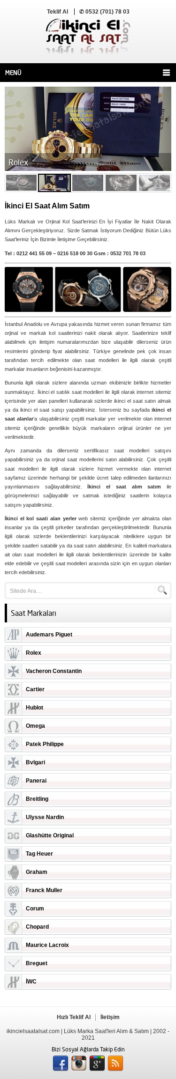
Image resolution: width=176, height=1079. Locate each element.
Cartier (35, 689)
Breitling (37, 799)
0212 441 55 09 (34, 253)
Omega (35, 726)
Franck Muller (44, 890)
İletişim (110, 1017)
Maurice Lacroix (47, 945)
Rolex (33, 653)
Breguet (36, 963)
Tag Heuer (39, 853)
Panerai (36, 780)
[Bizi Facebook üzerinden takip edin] (61, 1064)
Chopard (37, 927)
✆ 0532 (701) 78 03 (104, 11)
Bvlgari (35, 762)
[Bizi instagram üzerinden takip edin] (79, 1064)
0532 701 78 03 (127, 253)
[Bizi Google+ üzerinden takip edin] (97, 1064)
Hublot (34, 707)
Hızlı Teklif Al (74, 1017)
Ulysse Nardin (45, 817)
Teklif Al (57, 11)
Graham (36, 872)
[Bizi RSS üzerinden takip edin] (115, 1064)
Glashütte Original (50, 835)
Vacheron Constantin (54, 671)
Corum (35, 908)
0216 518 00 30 (74, 253)
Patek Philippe (45, 744)
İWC (31, 981)
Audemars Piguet (49, 634)
